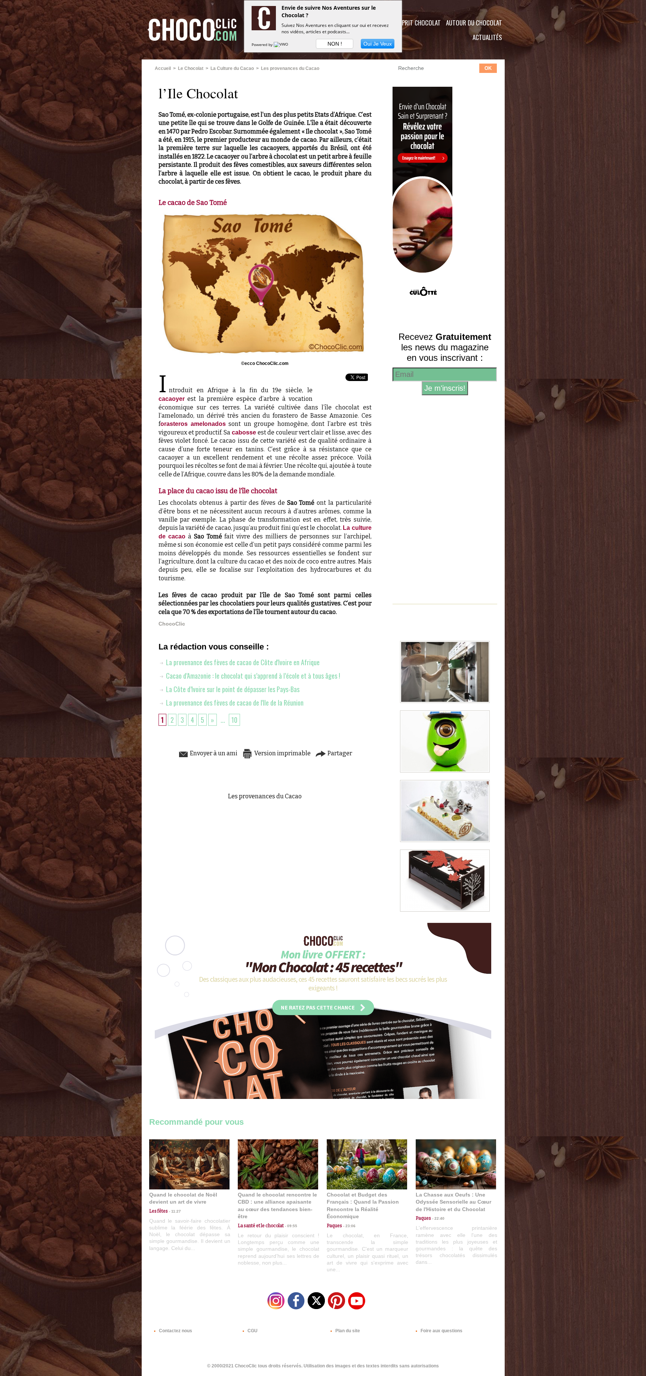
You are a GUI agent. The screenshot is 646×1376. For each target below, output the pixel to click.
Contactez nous (175, 1330)
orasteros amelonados (193, 424)
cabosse (245, 432)
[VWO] (281, 44)
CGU (252, 1330)
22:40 (437, 1218)
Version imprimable (282, 753)
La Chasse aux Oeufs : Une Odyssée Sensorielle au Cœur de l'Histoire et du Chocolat (453, 1202)
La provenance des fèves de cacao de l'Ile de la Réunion (234, 702)
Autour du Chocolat (474, 22)
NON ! (334, 44)
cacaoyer (172, 399)
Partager (339, 753)
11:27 (174, 1211)
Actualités (487, 37)
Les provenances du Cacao (290, 68)
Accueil (163, 68)
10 (234, 720)
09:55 (290, 1226)
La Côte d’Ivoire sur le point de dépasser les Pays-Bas (231, 689)
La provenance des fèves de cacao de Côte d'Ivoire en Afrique (242, 662)
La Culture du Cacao (232, 68)
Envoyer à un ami (213, 753)
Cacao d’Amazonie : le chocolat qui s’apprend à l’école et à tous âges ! (252, 676)
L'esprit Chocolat (417, 22)
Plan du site (347, 1330)
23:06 (349, 1226)
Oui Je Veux (377, 44)
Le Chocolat (190, 68)
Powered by (263, 44)
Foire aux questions (440, 1330)
